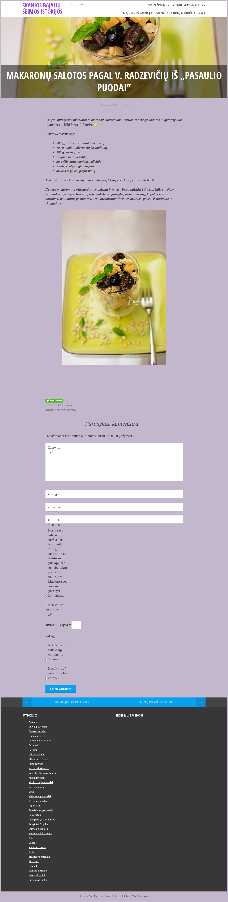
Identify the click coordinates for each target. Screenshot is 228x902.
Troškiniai (34, 861)
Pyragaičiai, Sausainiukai (42, 819)
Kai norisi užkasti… (39, 768)
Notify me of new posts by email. (57, 673)
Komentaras (55, 449)
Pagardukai (34, 805)
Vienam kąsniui (37, 875)
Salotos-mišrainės (64, 405)
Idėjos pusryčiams (38, 759)
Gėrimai (33, 749)
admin (126, 105)
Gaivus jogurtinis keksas (72, 702)
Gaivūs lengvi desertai (40, 740)
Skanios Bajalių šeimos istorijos (42, 8)
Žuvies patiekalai (38, 879)
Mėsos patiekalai (38, 800)
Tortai (32, 852)
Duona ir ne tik (37, 735)
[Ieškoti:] (90, 4)
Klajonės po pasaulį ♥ (138, 13)
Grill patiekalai (37, 754)
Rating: (50, 636)
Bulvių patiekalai (38, 726)
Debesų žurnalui (37, 731)
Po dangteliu (35, 814)
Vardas (54, 494)
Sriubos (33, 842)
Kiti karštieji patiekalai (41, 782)
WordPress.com (140, 896)
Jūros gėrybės (36, 763)
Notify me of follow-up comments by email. (57, 652)
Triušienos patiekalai (40, 856)
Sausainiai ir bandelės (40, 833)
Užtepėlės (34, 865)
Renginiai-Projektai (39, 824)
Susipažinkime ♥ (158, 5)
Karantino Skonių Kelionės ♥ (175, 13)
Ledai (31, 791)
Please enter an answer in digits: (54, 609)
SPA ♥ (202, 13)
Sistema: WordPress (90, 896)
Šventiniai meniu (37, 847)
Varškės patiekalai (38, 870)
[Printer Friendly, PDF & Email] (54, 400)
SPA (31, 838)
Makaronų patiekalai (40, 796)
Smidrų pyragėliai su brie (156, 702)
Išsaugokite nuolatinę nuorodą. (60, 409)
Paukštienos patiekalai (41, 810)
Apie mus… (34, 721)
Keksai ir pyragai (37, 777)
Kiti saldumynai (37, 787)
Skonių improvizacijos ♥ (189, 5)
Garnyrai (33, 745)
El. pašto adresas (54, 509)
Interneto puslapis (54, 522)
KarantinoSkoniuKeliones (42, 773)
